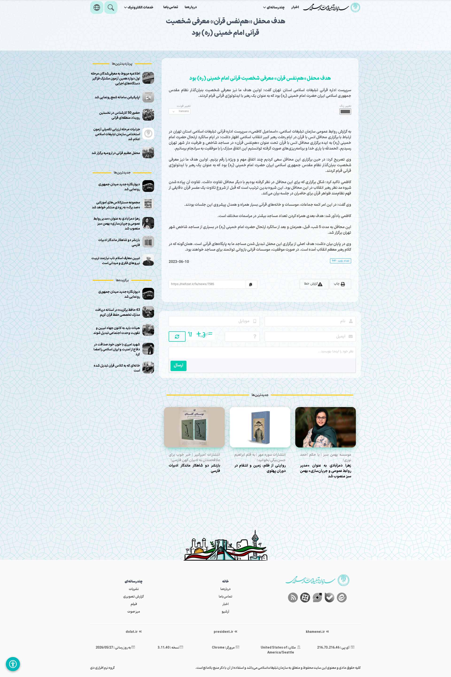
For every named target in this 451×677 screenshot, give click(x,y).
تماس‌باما (170, 7)
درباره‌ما (191, 7)
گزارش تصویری (133, 596)
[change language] (96, 7)
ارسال (178, 365)
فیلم (134, 604)
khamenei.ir (315, 631)
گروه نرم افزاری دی (102, 667)
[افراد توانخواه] (13, 664)
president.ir (224, 631)
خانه (225, 581)
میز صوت (133, 611)
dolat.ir (132, 631)
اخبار (295, 7)
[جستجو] (110, 7)
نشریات (134, 589)
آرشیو (225, 611)
